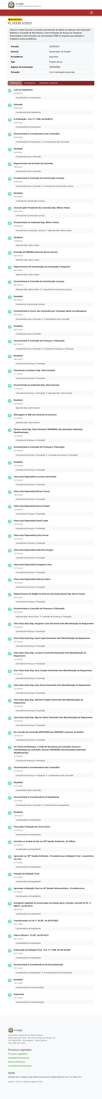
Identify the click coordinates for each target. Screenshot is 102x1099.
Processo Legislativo (17, 1053)
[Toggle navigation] (91, 13)
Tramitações (15, 83)
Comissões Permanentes (20, 1065)
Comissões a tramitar (48, 83)
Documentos (29, 83)
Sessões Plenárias (16, 1061)
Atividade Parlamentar (18, 1057)
